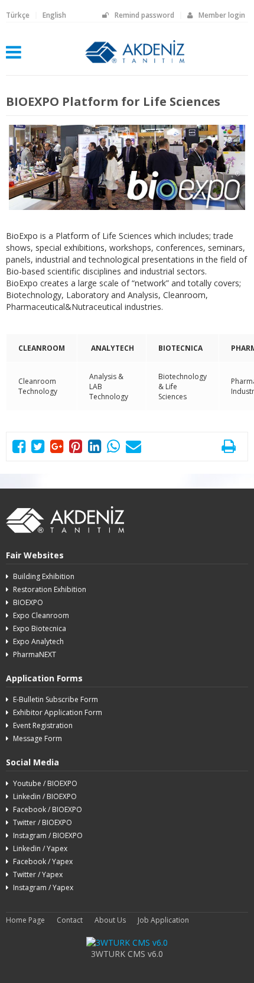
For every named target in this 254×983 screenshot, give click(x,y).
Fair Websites (35, 555)
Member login (221, 15)
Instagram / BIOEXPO (48, 835)
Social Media (32, 762)
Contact (70, 920)
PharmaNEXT (34, 654)
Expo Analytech (38, 641)
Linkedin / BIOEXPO (45, 796)
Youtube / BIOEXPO (45, 783)
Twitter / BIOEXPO (42, 822)
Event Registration (43, 725)
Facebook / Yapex (43, 861)
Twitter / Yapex (38, 874)
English (54, 15)
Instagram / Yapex (43, 887)
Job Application (163, 920)
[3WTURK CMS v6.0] (127, 942)
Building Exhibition (43, 576)
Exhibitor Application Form (57, 712)
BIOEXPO (28, 602)
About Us (110, 920)
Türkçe (18, 15)
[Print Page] (229, 448)
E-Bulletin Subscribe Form (55, 699)
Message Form (37, 738)
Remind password (144, 15)
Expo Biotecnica (39, 628)
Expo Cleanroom (41, 615)
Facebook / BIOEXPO (47, 809)
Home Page (25, 920)
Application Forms (44, 678)
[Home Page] (135, 63)
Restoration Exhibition (49, 589)
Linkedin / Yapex (40, 848)
